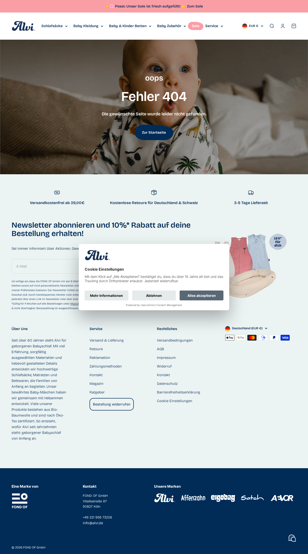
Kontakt (96, 375)
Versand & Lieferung (107, 340)
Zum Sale (195, 6)
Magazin (96, 383)
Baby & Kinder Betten (128, 26)
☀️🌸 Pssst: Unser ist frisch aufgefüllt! (145, 6)
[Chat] (292, 538)
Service (211, 26)
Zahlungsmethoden (106, 366)
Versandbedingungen (175, 340)
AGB (160, 349)
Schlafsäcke (52, 26)
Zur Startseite (154, 132)
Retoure (96, 349)
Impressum (166, 357)
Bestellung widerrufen (111, 404)
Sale (195, 26)
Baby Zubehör (169, 26)
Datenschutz (167, 383)
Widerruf (164, 366)
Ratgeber (97, 392)
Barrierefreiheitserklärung (178, 392)
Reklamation (100, 357)
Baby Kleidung (85, 26)
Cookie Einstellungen (174, 401)
